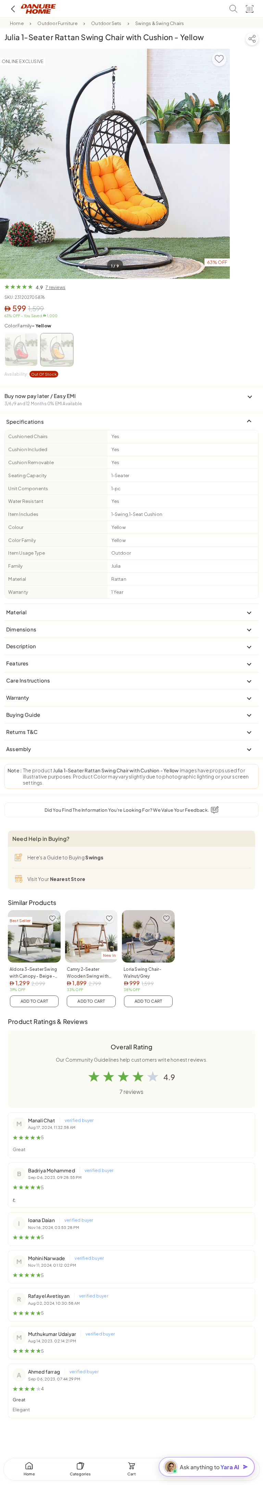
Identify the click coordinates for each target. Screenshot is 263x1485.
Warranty (18, 592)
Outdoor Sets (106, 23)
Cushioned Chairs (28, 436)
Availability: (30, 374)
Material (17, 579)
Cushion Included (27, 449)
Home (17, 23)
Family (15, 566)
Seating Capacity (27, 475)
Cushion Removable (30, 462)
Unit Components (28, 488)
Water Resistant (25, 501)
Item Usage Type (26, 553)
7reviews (55, 287)
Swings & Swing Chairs (159, 23)
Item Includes (23, 514)
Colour (15, 527)
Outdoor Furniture (57, 23)
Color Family (27, 325)
